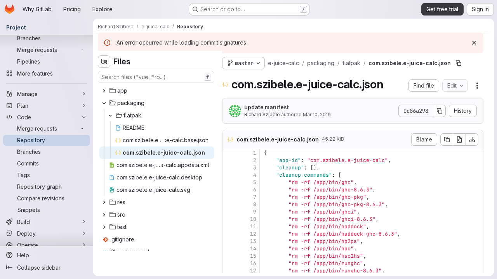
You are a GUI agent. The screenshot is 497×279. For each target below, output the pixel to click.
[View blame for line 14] (229, 248)
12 (253, 234)
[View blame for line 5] (229, 182)
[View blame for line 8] (229, 204)
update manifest (266, 107)
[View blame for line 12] (229, 234)
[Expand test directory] (104, 227)
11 (253, 226)
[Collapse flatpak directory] (110, 115)
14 (253, 248)
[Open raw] (459, 139)
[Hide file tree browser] (104, 61)
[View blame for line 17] (229, 270)
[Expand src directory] (104, 214)
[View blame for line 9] (229, 211)
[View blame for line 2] (229, 160)
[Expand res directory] (104, 202)
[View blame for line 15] (229, 256)
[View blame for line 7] (229, 197)
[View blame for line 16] (229, 263)
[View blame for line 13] (229, 241)
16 (253, 263)
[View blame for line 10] (229, 219)
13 (253, 241)
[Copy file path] (458, 63)
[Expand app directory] (104, 90)
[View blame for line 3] (229, 167)
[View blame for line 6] (229, 189)
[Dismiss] (474, 42)
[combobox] (156, 77)
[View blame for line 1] (229, 153)
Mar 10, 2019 (317, 114)
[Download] (472, 139)
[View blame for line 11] (229, 226)
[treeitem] (156, 90)
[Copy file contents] (446, 139)
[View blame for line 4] (229, 175)
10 (253, 219)
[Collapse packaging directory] (104, 103)
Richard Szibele (262, 114)
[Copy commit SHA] (439, 111)
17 (253, 270)
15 (253, 256)
